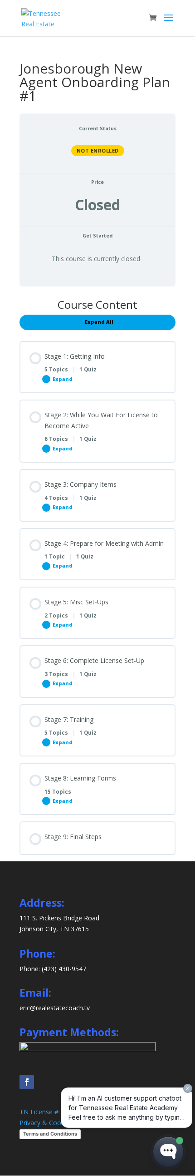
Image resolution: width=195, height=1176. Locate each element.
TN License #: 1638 (48, 1111)
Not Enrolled (98, 150)
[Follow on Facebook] (27, 1082)
